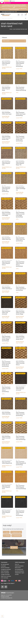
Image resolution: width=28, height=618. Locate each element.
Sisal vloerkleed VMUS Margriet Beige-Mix (20, 163)
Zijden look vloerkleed (6, 576)
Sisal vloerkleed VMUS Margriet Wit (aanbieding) (21, 463)
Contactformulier (17, 535)
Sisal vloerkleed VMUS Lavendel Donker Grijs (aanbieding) (20, 139)
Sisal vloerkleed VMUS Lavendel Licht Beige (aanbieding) (20, 215)
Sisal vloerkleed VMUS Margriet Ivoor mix (6, 63)
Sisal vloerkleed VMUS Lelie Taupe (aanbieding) (20, 114)
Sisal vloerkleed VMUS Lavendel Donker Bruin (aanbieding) (6, 364)
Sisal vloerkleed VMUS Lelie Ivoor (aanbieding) (20, 239)
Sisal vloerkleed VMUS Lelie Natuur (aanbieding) (21, 288)
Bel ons (7, 532)
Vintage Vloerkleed (5, 574)
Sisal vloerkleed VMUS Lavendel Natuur (20, 363)
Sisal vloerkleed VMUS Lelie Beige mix (20, 188)
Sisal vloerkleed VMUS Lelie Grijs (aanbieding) (20, 414)
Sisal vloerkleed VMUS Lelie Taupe (6, 113)
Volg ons (15, 547)
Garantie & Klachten (19, 571)
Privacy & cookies (5, 596)
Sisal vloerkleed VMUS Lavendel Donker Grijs (6, 138)
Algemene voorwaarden (6, 595)
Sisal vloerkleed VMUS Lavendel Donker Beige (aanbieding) (6, 338)
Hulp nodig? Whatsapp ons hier (8, 11)
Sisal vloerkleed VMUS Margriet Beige (6, 89)
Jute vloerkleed (4, 577)
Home (11, 29)
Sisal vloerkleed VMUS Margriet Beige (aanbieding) (21, 89)
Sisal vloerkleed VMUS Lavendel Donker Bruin (20, 338)
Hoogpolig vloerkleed (6, 569)
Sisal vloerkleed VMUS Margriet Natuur (6, 263)
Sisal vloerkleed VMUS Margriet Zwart (6, 512)
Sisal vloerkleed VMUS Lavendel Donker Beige (20, 312)
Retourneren (18, 567)
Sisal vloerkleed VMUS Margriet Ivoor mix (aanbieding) (20, 64)
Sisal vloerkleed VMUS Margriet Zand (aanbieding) (21, 487)
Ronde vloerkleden (5, 567)
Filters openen (6, 40)
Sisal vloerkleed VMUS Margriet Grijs (6, 163)
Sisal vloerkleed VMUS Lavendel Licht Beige (6, 214)
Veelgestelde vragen (16, 532)
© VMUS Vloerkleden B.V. (6, 598)
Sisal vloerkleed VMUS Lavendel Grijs (6, 438)
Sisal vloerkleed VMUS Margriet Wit (7, 462)
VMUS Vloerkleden (20, 562)
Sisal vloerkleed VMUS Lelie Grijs (6, 413)
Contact (17, 574)
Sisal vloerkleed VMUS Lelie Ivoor (6, 238)
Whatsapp (7, 535)
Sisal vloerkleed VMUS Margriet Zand (6, 487)
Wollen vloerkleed (5, 572)
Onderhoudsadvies (19, 566)
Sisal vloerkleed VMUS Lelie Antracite (6, 312)
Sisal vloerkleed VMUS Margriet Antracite (20, 388)
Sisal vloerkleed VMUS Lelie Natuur (7, 287)
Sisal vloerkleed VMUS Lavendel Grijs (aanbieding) (20, 438)
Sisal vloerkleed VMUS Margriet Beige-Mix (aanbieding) (6, 189)
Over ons (17, 564)
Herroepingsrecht (19, 569)
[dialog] (2, 616)
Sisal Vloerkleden (5, 571)
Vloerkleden (4, 562)
